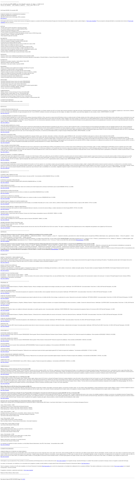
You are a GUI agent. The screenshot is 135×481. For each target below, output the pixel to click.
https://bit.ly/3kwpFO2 (5, 142)
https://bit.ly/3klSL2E (5, 219)
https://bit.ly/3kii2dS (5, 298)
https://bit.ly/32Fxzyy (5, 152)
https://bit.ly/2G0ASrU (5, 335)
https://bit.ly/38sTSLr (5, 262)
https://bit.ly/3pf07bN (5, 310)
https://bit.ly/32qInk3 (5, 374)
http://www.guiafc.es (46, 466)
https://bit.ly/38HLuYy (5, 122)
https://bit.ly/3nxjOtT (5, 456)
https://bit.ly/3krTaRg (5, 188)
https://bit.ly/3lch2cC (5, 270)
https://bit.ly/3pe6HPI (5, 204)
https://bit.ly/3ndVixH (5, 209)
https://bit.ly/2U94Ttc (5, 193)
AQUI (23, 479)
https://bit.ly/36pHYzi (5, 278)
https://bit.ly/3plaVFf (5, 250)
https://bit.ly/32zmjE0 (5, 132)
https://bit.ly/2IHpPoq (5, 160)
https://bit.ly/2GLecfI (5, 351)
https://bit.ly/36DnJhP (5, 168)
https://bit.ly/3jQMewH (5, 444)
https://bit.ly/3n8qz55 (5, 326)
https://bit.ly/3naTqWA (5, 198)
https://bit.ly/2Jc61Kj (5, 341)
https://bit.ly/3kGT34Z (5, 383)
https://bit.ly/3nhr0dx (5, 390)
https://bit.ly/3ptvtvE (5, 182)
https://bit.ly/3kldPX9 (5, 356)
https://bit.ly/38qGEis (5, 315)
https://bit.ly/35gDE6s (5, 287)
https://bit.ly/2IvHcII (5, 362)
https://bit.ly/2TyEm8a (5, 346)
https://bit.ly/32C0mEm (5, 227)
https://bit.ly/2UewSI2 (5, 293)
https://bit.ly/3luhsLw (5, 177)
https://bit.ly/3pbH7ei (5, 305)
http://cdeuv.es (4, 18)
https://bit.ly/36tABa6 (5, 241)
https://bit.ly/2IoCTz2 (5, 113)
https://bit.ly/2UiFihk (5, 398)
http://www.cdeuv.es (85, 463)
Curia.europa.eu (79, 239)
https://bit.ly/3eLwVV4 (5, 321)
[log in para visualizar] (91, 21)
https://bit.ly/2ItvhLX (5, 214)
